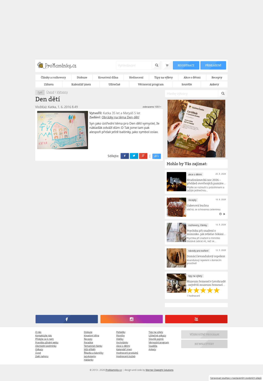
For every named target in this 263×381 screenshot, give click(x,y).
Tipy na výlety (156, 332)
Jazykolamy (90, 356)
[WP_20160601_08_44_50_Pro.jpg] (62, 130)
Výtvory (62, 92)
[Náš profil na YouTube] (196, 319)
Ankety (152, 349)
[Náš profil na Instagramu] (131, 319)
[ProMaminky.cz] (58, 66)
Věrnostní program (159, 342)
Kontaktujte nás (43, 335)
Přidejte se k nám (44, 338)
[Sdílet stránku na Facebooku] (125, 156)
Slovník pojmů (156, 338)
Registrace (186, 65)
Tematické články (93, 345)
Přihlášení (213, 65)
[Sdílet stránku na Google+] (143, 156)
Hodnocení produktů (127, 352)
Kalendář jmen (124, 349)
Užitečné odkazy (157, 335)
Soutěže (153, 345)
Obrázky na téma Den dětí (120, 117)
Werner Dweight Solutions (159, 369)
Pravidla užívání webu (46, 342)
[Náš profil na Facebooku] (67, 319)
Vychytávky (122, 342)
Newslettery (204, 344)
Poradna (88, 342)
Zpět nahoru (41, 356)
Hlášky (119, 338)
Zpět (40, 92)
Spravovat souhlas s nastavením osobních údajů (235, 377)
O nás (38, 332)
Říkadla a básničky (93, 352)
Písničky (120, 335)
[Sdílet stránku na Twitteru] (134, 156)
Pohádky (120, 332)
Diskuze (88, 332)
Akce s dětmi (123, 345)
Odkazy (39, 349)
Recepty (88, 338)
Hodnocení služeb (125, 356)
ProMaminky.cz (114, 369)
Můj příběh (89, 349)
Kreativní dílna (91, 335)
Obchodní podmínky (45, 345)
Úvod (50, 92)
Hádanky (88, 359)
